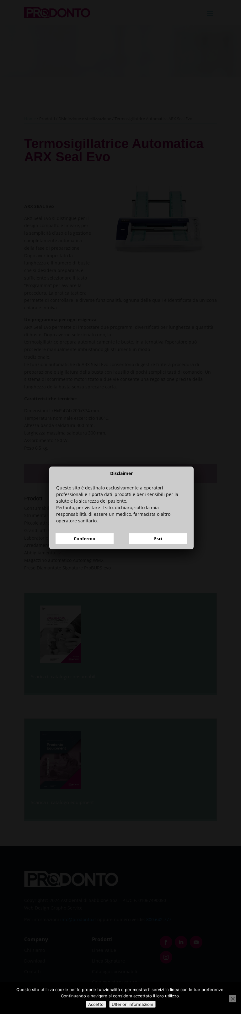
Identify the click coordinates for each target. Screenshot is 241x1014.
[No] (232, 998)
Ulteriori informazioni (132, 1004)
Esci (158, 539)
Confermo (84, 539)
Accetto (96, 1004)
